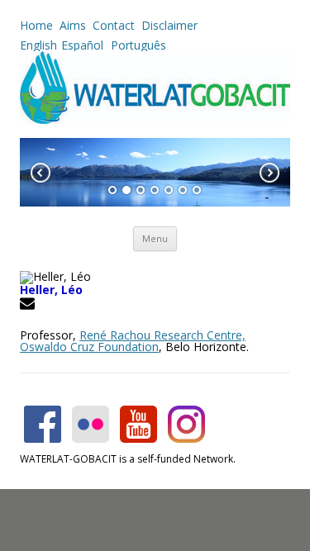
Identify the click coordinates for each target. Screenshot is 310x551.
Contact (114, 25)
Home (36, 25)
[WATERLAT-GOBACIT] (155, 119)
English (38, 45)
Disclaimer (169, 25)
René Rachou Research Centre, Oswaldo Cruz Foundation (133, 340)
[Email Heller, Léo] (29, 306)
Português (136, 45)
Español (82, 45)
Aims (73, 25)
